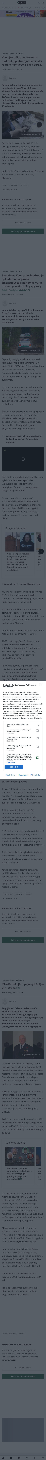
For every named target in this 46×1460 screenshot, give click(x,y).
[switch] (37, 730)
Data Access (23, 775)
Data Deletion (10, 775)
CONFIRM (14, 767)
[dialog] (23, 730)
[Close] (42, 685)
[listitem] (23, 725)
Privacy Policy (36, 775)
